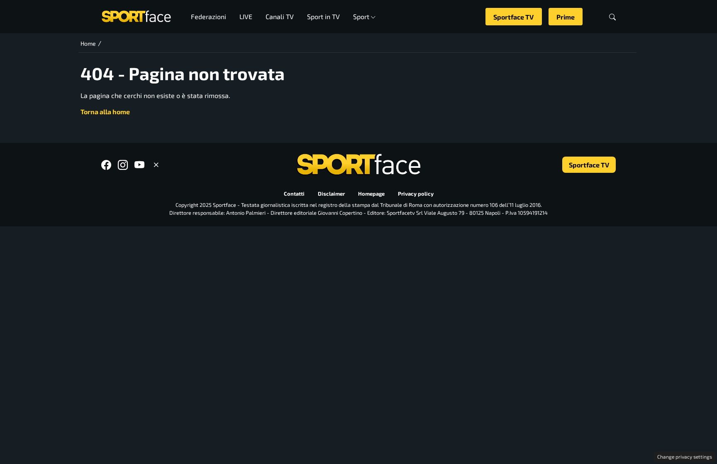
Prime (565, 17)
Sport (361, 16)
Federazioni (208, 16)
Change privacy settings (684, 456)
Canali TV (280, 16)
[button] (612, 17)
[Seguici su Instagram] (123, 164)
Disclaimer (331, 194)
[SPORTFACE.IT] (136, 16)
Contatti (294, 194)
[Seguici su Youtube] (139, 164)
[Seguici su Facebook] (106, 164)
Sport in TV (323, 16)
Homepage (371, 194)
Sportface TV (513, 17)
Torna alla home (105, 111)
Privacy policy (416, 194)
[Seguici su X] (156, 164)
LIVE (245, 16)
